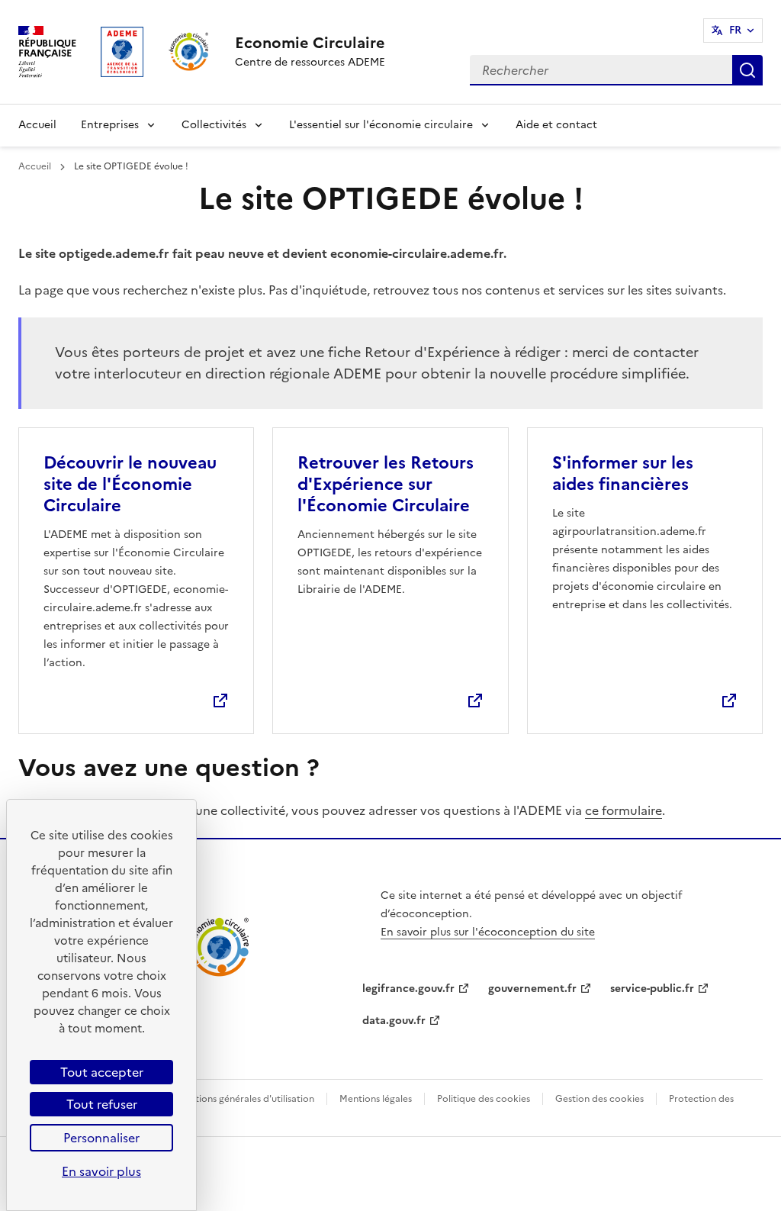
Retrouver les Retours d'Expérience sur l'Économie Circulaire (385, 484)
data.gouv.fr (394, 1021)
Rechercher (747, 70)
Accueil (37, 125)
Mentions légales (375, 1099)
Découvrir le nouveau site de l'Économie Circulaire (130, 484)
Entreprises (110, 125)
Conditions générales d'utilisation (241, 1099)
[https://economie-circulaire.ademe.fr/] (219, 974)
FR (735, 30)
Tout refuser (101, 1104)
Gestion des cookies (599, 1099)
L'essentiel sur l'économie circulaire (381, 125)
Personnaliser (101, 1138)
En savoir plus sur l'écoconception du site (488, 932)
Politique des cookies (483, 1099)
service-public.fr (652, 989)
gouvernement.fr (532, 989)
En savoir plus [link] (101, 1171)
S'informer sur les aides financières (622, 473)
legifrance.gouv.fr (408, 989)
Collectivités (214, 125)
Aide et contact (556, 125)
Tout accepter (101, 1072)
